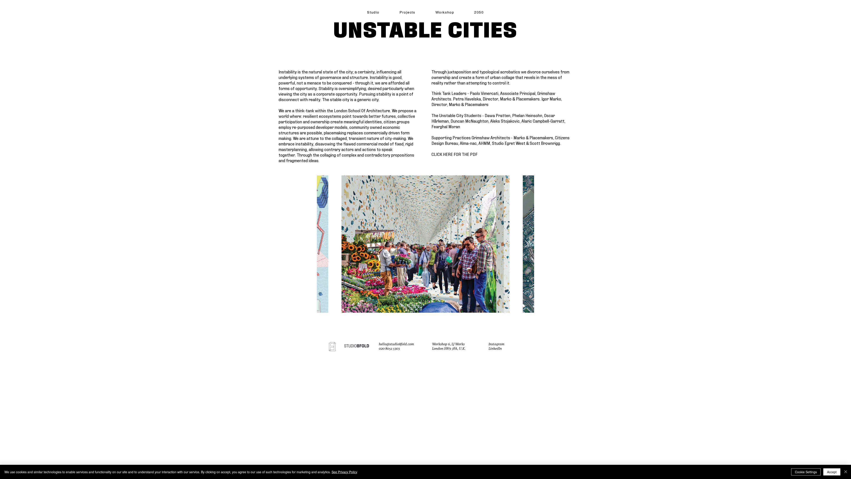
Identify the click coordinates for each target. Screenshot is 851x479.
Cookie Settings (806, 472)
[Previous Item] (324, 244)
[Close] (845, 471)
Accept (832, 472)
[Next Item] (527, 244)
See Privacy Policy (344, 472)
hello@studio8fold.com (396, 344)
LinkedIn (495, 348)
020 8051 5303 (389, 348)
